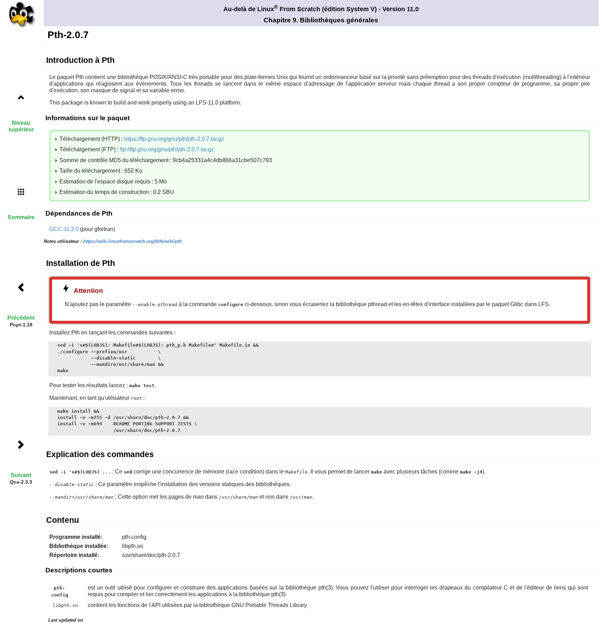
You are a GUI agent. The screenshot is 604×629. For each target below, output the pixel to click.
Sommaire (21, 217)
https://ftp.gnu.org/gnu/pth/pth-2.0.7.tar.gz (174, 139)
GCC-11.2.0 (64, 229)
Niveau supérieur (21, 126)
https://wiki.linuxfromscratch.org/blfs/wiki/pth (132, 241)
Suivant (21, 475)
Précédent (21, 318)
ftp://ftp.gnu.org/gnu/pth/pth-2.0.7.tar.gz (167, 149)
